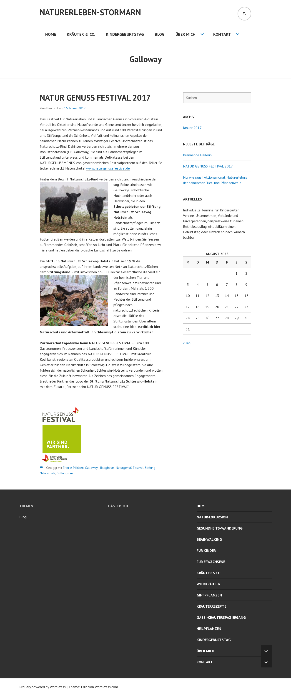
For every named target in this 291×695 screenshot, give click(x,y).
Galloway (91, 468)
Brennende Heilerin (197, 155)
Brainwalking (209, 539)
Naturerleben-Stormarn (90, 12)
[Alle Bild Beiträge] (41, 467)
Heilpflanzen (209, 628)
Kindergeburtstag (125, 34)
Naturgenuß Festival (129, 468)
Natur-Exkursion (212, 517)
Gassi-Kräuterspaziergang (221, 617)
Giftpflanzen (209, 595)
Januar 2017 (192, 127)
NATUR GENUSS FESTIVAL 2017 (95, 97)
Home (50, 34)
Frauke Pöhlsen (73, 468)
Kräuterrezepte (211, 606)
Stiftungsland (66, 473)
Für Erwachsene (211, 561)
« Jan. (187, 343)
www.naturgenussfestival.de (108, 168)
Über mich (186, 34)
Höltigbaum (107, 468)
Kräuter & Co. (81, 34)
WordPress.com (106, 687)
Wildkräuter (208, 584)
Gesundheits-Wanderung (220, 528)
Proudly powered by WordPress (42, 687)
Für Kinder (206, 550)
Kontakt (222, 34)
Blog (160, 34)
